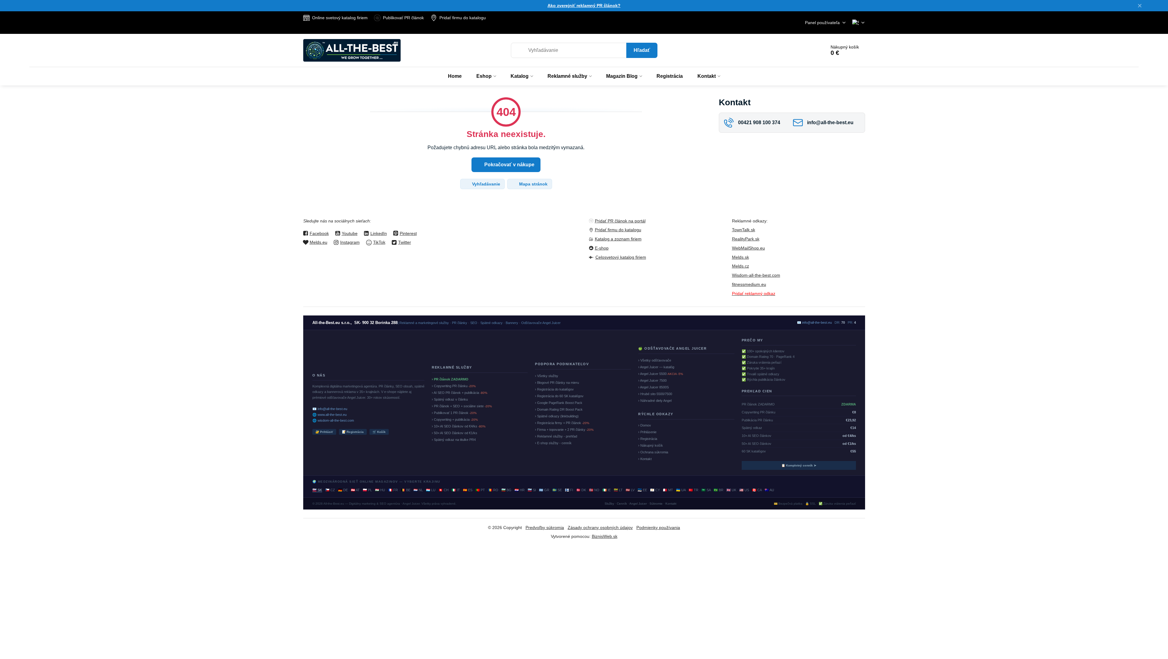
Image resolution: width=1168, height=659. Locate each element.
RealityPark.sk (745, 238)
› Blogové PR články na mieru (557, 382)
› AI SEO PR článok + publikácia (459, 392)
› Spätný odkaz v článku (450, 399)
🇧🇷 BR (718, 490)
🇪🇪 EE (642, 490)
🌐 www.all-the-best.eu (329, 414)
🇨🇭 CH (443, 490)
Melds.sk (740, 257)
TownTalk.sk (743, 229)
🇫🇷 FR (393, 490)
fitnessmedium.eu (749, 284)
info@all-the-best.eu (817, 322)
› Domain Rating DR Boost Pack (559, 409)
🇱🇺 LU (430, 490)
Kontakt (670, 503)
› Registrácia (647, 439)
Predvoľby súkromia (545, 527)
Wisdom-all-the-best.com (756, 275)
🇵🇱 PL (367, 490)
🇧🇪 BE (405, 490)
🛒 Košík (379, 432)
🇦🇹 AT (355, 490)
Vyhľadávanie (485, 184)
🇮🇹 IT (456, 490)
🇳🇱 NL (418, 490)
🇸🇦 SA (706, 490)
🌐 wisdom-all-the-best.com (333, 420)
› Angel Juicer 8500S (653, 387)
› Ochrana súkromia (653, 452)
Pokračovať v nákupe (508, 164)
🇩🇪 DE (343, 490)
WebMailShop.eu (748, 248)
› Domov (644, 425)
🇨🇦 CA (757, 490)
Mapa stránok (533, 184)
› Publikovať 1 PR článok (454, 413)
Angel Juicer (638, 503)
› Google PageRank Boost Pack (558, 403)
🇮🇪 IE (606, 490)
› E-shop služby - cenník (553, 443)
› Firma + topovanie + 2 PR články (564, 429)
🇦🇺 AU (769, 490)
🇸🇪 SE (557, 490)
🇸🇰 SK (317, 490)
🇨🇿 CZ (330, 490)
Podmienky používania (658, 527)
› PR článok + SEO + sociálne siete (462, 406)
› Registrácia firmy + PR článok (562, 423)
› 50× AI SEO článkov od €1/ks (454, 433)
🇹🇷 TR (693, 490)
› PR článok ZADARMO (450, 379)
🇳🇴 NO (594, 490)
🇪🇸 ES (467, 490)
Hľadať (642, 50)
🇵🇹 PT (480, 490)
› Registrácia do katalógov (554, 389)
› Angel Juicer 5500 (660, 374)
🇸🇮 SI (532, 490)
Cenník (622, 503)
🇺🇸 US (744, 490)
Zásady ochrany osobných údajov (600, 527)
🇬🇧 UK (731, 490)
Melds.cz (740, 266)
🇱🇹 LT (618, 490)
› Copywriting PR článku (454, 386)
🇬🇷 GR (544, 490)
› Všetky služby (546, 376)
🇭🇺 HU (380, 490)
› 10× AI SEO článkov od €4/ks (459, 426)
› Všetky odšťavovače (654, 360)
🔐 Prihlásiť (324, 432)
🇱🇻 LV (630, 490)
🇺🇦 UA (681, 490)
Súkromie (656, 503)
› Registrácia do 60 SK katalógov (559, 396)
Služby (609, 503)
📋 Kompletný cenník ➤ (798, 465)
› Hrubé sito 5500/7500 (655, 394)
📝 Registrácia (353, 432)
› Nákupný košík (650, 445)
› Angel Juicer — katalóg (656, 367)
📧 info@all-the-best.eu (329, 409)
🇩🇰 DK (581, 490)
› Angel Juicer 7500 (652, 380)
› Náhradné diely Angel (654, 400)
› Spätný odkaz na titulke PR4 (454, 439)
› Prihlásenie (647, 432)
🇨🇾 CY (655, 490)
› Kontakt (645, 459)
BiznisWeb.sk (604, 536)
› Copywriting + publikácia (455, 419)
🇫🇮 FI (569, 490)
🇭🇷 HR (520, 490)
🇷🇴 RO (493, 490)
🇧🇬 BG (506, 490)
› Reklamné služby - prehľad (556, 436)
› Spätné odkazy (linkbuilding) (557, 416)
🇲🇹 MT (668, 490)
